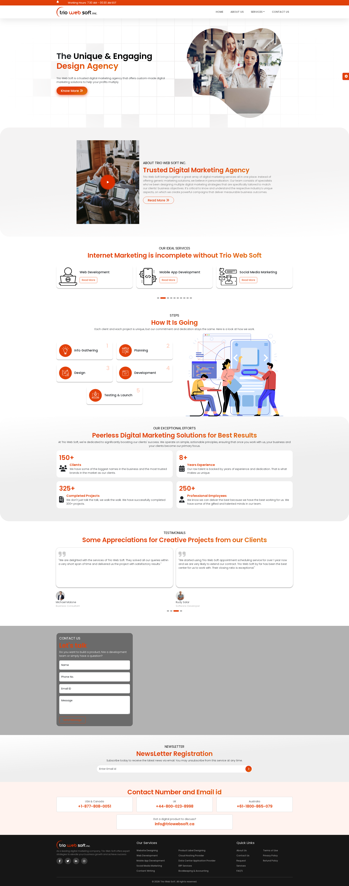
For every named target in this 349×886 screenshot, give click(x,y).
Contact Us (280, 12)
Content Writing (146, 870)
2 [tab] (161, 298)
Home (219, 12)
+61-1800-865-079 (254, 806)
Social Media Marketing (149, 865)
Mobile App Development (151, 860)
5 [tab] (174, 298)
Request (241, 860)
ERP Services (185, 865)
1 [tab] (158, 298)
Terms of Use (270, 850)
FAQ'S (239, 870)
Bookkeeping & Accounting (193, 870)
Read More (157, 200)
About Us (237, 12)
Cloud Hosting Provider (191, 855)
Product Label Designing (191, 850)
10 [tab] (191, 298)
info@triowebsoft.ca (174, 824)
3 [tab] (166, 298)
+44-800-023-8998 (174, 806)
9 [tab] (187, 298)
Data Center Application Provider (196, 860)
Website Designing (147, 850)
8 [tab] (184, 298)
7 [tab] (181, 298)
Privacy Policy (270, 855)
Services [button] (256, 12)
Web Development (147, 855)
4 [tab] (171, 298)
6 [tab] (178, 298)
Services (241, 865)
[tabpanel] (95, 274)
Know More (70, 90)
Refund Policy (270, 860)
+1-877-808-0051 (94, 806)
